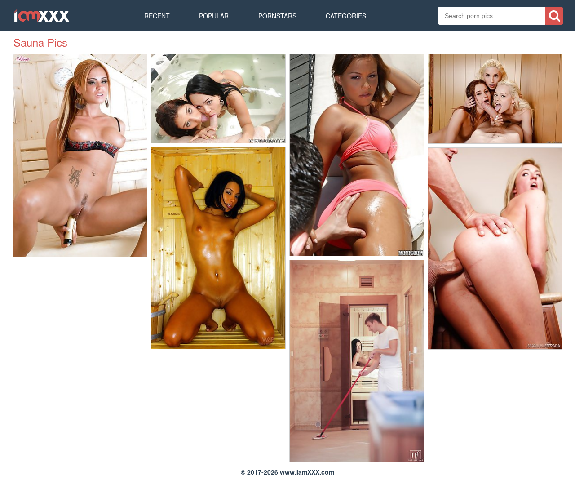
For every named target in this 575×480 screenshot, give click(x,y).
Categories (346, 16)
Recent (157, 16)
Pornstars (277, 16)
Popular (214, 16)
